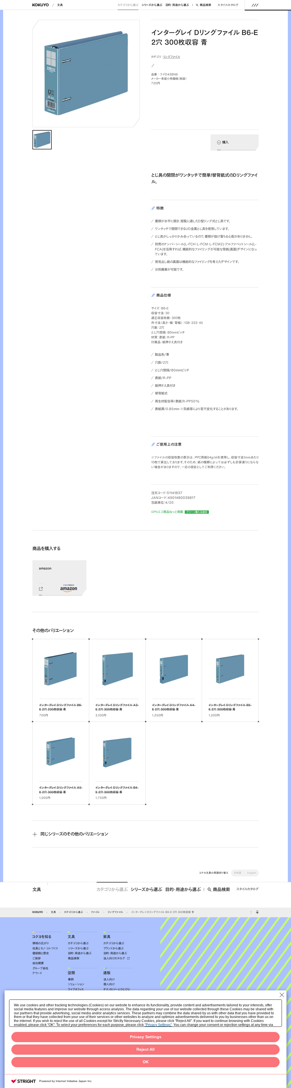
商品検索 (205, 5)
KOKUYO (37, 912)
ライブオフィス (76, 989)
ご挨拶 (36, 958)
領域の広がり (40, 943)
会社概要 (38, 963)
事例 (71, 979)
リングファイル (171, 56)
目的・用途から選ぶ (177, 5)
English (251, 873)
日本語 (237, 873)
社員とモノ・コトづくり (45, 948)
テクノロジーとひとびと (116, 989)
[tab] (42, 139)
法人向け (109, 979)
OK (146, 1062)
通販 (107, 973)
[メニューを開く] (255, 4)
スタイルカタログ (228, 5)
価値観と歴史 (40, 953)
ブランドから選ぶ (113, 948)
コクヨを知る (41, 936)
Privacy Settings (145, 1037)
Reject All (145, 1049)
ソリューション (76, 984)
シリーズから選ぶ (152, 5)
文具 (60, 5)
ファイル (95, 912)
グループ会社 (40, 968)
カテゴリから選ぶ (128, 5)
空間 (71, 973)
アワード (37, 973)
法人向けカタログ (114, 958)
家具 (107, 936)
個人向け (109, 984)
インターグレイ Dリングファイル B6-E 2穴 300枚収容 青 (162, 912)
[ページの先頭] (257, 912)
